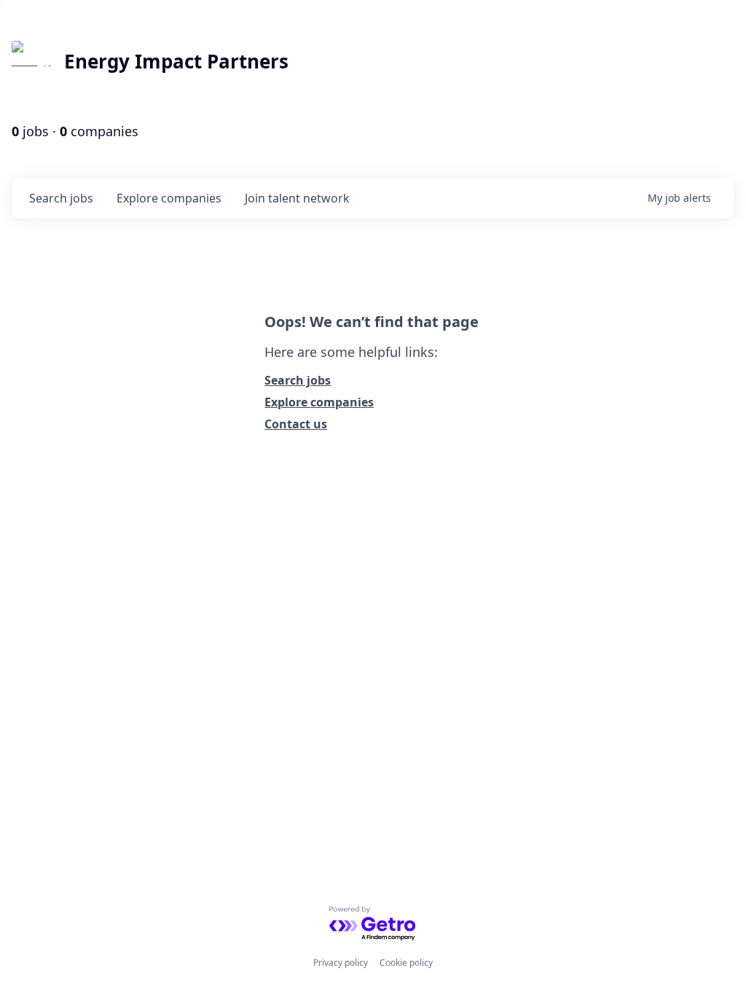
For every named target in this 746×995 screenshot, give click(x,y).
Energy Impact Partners (176, 61)
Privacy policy (340, 962)
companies (169, 198)
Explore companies (319, 402)
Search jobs (297, 380)
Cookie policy (406, 962)
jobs (61, 198)
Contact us (295, 424)
